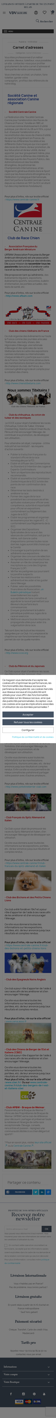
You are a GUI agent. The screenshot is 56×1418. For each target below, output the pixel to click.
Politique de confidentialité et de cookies (33, 737)
